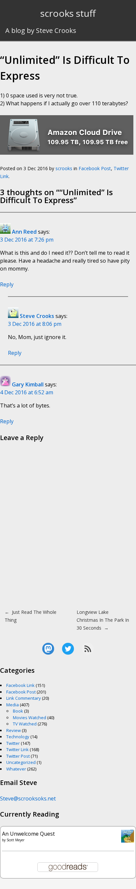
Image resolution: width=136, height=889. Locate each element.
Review (13, 730)
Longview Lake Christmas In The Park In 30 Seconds (103, 620)
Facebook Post (95, 168)
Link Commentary (23, 698)
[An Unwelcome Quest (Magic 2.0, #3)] (127, 840)
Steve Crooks (37, 316)
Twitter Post (18, 756)
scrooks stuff (68, 13)
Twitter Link (17, 749)
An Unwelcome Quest (28, 833)
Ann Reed (24, 231)
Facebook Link (20, 685)
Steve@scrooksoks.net (28, 798)
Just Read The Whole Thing (30, 616)
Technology (17, 737)
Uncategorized (21, 762)
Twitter (13, 743)
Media (12, 705)
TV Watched (25, 724)
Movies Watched (29, 717)
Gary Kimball (28, 384)
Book (18, 711)
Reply (7, 284)
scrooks (63, 168)
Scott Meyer (15, 840)
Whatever (16, 769)
